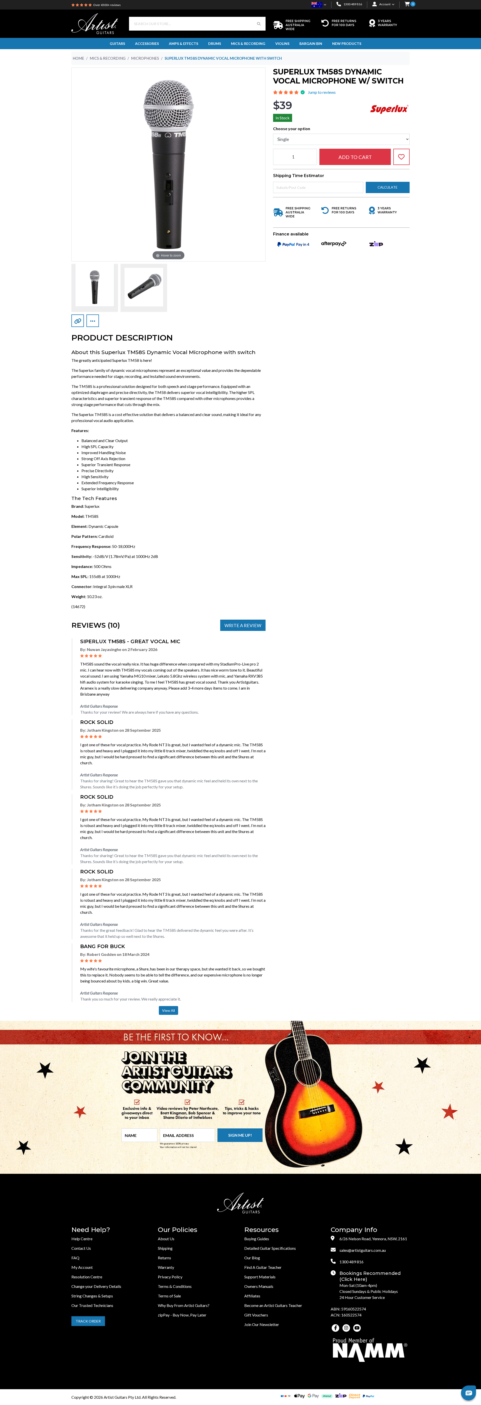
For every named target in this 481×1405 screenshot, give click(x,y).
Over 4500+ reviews (107, 5)
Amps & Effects (183, 43)
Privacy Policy (170, 1276)
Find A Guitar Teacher (263, 1267)
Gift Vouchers (256, 1314)
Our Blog (252, 1257)
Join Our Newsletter (261, 1324)
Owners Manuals (258, 1286)
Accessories (147, 43)
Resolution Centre (86, 1276)
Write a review (242, 625)
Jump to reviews (322, 92)
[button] (407, 5)
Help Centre (81, 1238)
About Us (166, 1238)
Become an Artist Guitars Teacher (273, 1305)
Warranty (166, 1267)
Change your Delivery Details (96, 1286)
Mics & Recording (248, 43)
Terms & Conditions (175, 1286)
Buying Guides (256, 1238)
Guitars (117, 43)
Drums (214, 43)
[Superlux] (389, 108)
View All (168, 1010)
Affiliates (252, 1295)
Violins (282, 43)
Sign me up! (240, 1135)
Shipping (165, 1248)
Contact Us (81, 1248)
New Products (346, 43)
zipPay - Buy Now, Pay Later (182, 1314)
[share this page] (92, 320)
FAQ (75, 1257)
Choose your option (291, 128)
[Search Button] (259, 24)
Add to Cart (355, 157)
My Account (82, 1267)
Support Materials (260, 1276)
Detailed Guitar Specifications (270, 1248)
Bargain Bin (310, 43)
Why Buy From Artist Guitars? (183, 1305)
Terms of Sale (169, 1295)
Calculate (388, 187)
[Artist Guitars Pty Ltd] (94, 23)
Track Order (88, 1321)
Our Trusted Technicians (92, 1305)
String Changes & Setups (92, 1295)
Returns (164, 1257)
